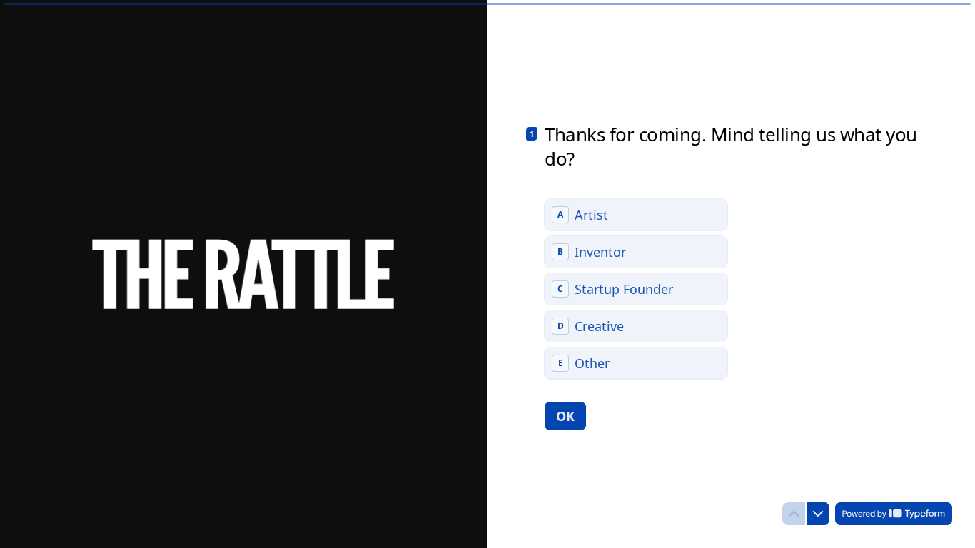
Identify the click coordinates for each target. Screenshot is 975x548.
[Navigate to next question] (818, 513)
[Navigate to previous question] (793, 513)
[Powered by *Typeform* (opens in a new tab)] (893, 513)
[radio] (636, 214)
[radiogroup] (636, 289)
